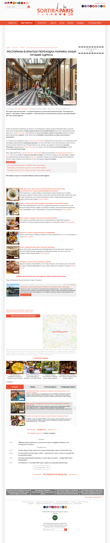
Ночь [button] (61, 23)
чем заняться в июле (15, 349)
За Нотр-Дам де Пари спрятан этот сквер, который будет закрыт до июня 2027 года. (45, 450)
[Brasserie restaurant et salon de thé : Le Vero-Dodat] (41, 82)
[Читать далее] (43, 199)
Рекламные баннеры (28, 502)
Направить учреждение (62, 502)
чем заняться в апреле (55, 349)
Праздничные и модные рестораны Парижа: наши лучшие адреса (68, 376)
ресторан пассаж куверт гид (38, 351)
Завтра (32, 387)
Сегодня (15, 387)
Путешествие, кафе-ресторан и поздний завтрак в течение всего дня (47, 416)
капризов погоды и (20, 133)
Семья (70, 23)
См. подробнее (40, 467)
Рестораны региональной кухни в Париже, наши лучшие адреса (26, 165)
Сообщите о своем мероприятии (45, 502)
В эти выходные (50, 387)
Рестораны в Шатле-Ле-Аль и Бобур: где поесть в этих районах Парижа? (29, 170)
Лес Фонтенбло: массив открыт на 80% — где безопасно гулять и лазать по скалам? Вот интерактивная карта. (46, 454)
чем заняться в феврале (17, 354)
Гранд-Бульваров (30, 147)
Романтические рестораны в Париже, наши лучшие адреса (50, 376)
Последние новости (34, 433)
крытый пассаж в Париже (35, 141)
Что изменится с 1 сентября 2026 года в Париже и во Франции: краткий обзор (43, 463)
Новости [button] (12, 23)
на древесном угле (26, 153)
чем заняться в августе (31, 354)
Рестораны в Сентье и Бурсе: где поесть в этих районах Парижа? (26, 168)
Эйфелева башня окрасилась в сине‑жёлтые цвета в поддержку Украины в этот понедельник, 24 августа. (43, 443)
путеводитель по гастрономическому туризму (60, 351)
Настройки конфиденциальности (62, 503)
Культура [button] (42, 23)
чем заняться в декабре (69, 349)
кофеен (33, 157)
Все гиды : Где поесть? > (94, 497)
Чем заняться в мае (11, 351)
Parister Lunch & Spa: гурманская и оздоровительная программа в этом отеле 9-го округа (48, 391)
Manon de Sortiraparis (21, 109)
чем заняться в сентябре (46, 354)
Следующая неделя (68, 387)
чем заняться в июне (61, 353)
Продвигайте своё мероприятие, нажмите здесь (19, 312)
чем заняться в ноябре (42, 349)
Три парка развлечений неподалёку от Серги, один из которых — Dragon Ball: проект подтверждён (45, 459)
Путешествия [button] (94, 23)
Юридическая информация (43, 503)
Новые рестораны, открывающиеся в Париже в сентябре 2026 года (32, 376)
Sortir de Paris (78, 503)
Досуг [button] (53, 23)
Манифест (31, 503)
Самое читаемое (49, 433)
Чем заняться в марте (24, 351)
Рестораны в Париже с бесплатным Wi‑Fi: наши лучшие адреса (43, 492)
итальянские (37, 153)
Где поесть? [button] (27, 23)
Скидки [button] (80, 23)
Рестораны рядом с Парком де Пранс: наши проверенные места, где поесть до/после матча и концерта (91, 492)
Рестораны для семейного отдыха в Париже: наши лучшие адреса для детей (14, 376)
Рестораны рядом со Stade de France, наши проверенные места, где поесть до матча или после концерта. (67, 492)
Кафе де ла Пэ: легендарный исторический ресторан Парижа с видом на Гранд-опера (48, 404)
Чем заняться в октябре (28, 349)
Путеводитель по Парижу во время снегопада (42, 353)
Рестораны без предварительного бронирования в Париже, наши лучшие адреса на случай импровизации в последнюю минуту (18, 492)
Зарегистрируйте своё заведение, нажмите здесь (20, 310)
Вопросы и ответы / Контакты (79, 502)
